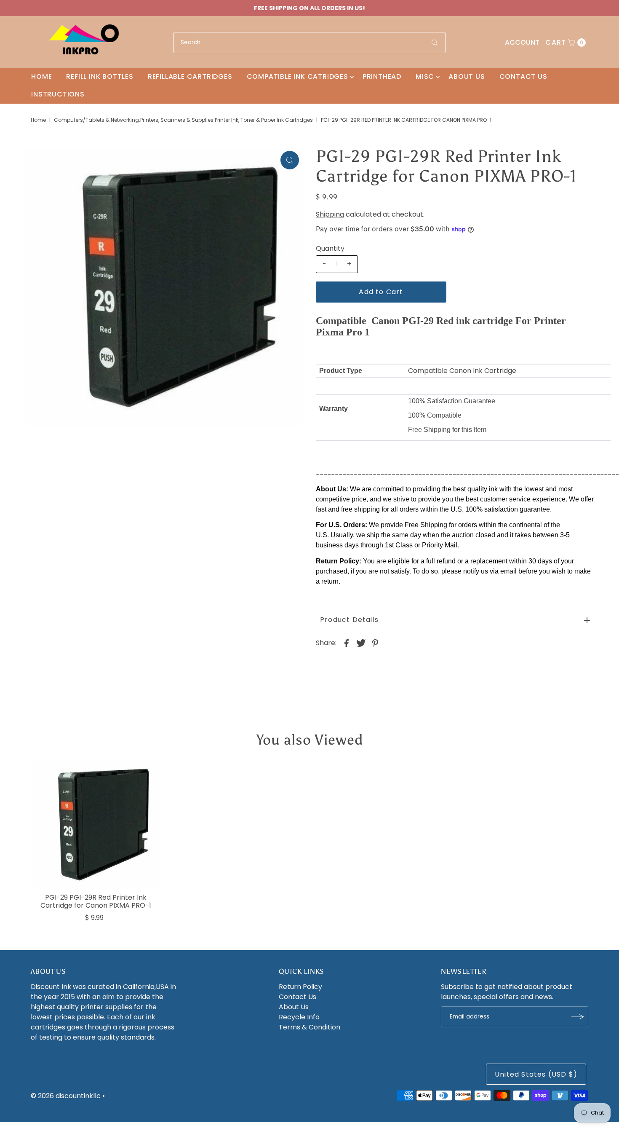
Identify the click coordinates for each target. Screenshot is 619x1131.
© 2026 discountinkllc (66, 1096)
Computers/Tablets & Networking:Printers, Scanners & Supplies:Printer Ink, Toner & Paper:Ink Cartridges (183, 119)
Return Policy (300, 987)
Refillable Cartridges (190, 76)
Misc (425, 76)
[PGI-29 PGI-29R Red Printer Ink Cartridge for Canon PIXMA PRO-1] (96, 824)
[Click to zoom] (289, 160)
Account (522, 42)
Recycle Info (299, 1017)
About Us (466, 76)
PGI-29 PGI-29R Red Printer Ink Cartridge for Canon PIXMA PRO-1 (95, 901)
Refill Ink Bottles (99, 76)
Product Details (349, 619)
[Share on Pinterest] (375, 643)
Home (41, 76)
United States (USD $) (536, 1074)
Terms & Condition (309, 1027)
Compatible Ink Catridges (297, 76)
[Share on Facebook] (346, 643)
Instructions (58, 94)
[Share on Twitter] (361, 643)
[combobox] (309, 42)
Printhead (382, 76)
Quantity (330, 248)
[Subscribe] (577, 1016)
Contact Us (523, 76)
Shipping (330, 214)
